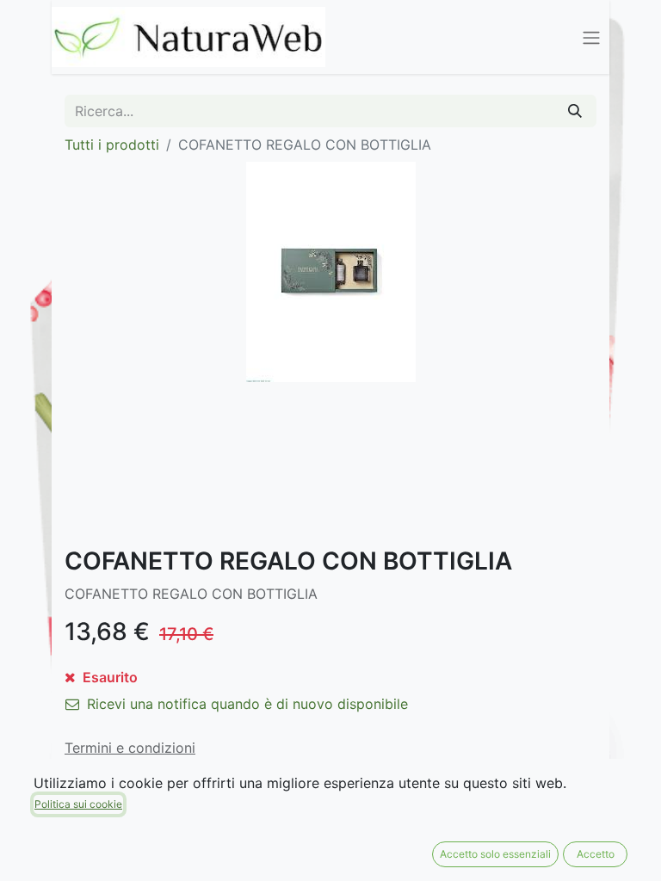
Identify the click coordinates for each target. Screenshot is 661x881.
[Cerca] (574, 111)
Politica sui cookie (78, 804)
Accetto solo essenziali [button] (495, 853)
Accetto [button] (596, 853)
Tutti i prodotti (112, 144)
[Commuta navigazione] (591, 37)
